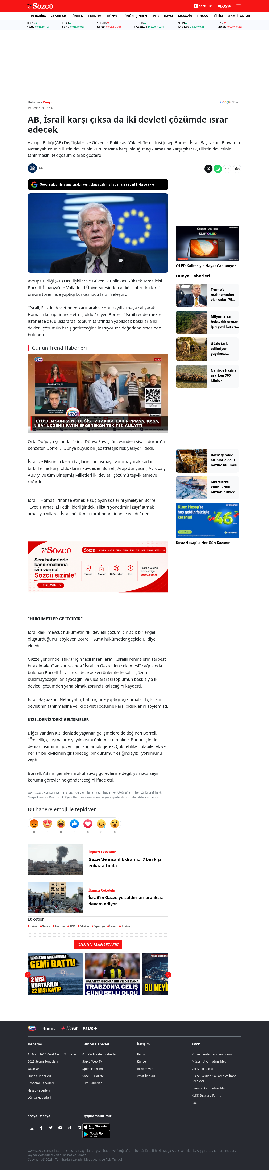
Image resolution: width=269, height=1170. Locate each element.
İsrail (112, 926)
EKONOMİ (95, 16)
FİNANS (202, 16)
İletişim (142, 1054)
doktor (125, 926)
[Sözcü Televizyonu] (32, 1028)
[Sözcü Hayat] (69, 1028)
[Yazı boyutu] (237, 169)
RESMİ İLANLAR (238, 16)
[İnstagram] (32, 1127)
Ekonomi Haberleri (41, 1083)
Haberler (35, 1044)
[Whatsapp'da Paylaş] (218, 169)
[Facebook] (41, 1127)
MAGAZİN (185, 16)
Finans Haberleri (39, 1076)
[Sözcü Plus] (90, 1028)
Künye (141, 1061)
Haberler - (35, 102)
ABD (72, 926)
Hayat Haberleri (39, 1090)
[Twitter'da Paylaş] (208, 169)
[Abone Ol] (229, 102)
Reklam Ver (145, 1069)
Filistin (84, 926)
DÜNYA (112, 16)
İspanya (99, 926)
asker (33, 926)
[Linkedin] (79, 1127)
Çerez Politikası (202, 1069)
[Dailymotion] (70, 1127)
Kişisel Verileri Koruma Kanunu (214, 1054)
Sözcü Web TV (92, 1061)
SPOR (155, 16)
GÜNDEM (77, 16)
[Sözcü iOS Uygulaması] (96, 1126)
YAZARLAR (58, 16)
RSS (194, 1103)
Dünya (47, 102)
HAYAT (168, 16)
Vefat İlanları (146, 1076)
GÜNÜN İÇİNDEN (134, 16)
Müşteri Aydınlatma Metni (210, 1061)
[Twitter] (51, 1127)
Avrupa (60, 926)
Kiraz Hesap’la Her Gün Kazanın (203, 542)
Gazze (46, 926)
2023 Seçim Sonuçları (43, 1061)
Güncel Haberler (95, 1044)
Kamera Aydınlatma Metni (210, 1088)
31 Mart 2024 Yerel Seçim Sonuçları (52, 1054)
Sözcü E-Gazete (93, 1076)
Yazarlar (33, 1069)
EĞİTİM (217, 16)
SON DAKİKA (37, 16)
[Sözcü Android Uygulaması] (96, 1134)
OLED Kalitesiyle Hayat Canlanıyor (206, 265)
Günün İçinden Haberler (99, 1054)
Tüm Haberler (92, 1083)
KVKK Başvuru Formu (206, 1095)
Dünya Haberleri (193, 276)
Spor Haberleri (92, 1069)
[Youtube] (60, 1127)
